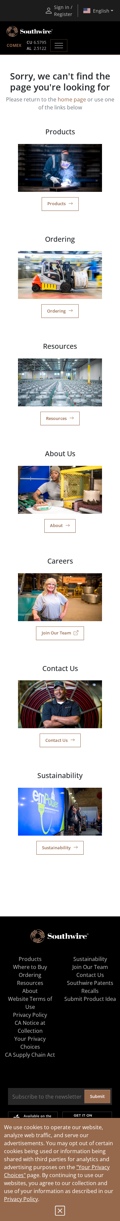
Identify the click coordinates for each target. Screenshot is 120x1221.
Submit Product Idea (90, 999)
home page (72, 99)
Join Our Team (56, 633)
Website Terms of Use (30, 1003)
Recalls (90, 991)
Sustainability (56, 848)
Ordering (56, 311)
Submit (97, 1096)
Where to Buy (30, 967)
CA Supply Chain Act (30, 1054)
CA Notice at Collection (30, 1026)
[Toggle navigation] (58, 45)
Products (56, 203)
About (56, 525)
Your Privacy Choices (30, 1042)
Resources (56, 418)
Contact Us (56, 740)
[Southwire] (30, 31)
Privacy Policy (21, 1199)
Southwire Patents (90, 983)
